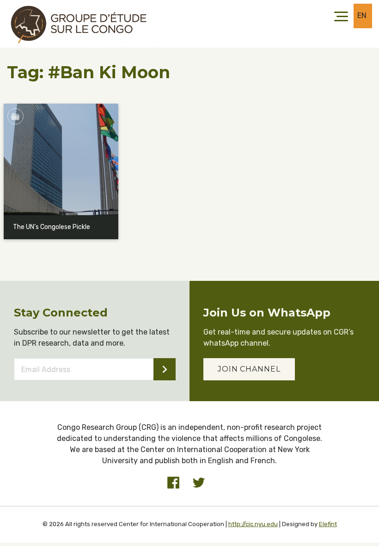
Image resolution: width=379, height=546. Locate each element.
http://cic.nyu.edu (253, 524)
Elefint (328, 524)
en (362, 15)
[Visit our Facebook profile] (173, 482)
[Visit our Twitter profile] (199, 482)
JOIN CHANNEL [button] (249, 369)
